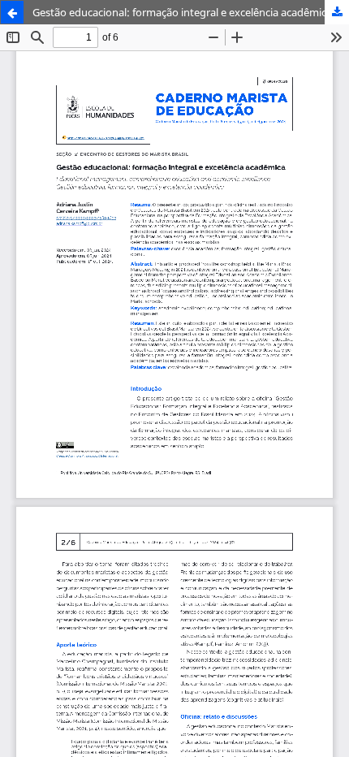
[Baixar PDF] (337, 12)
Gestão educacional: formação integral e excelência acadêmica (182, 12)
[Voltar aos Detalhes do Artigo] (12, 12)
